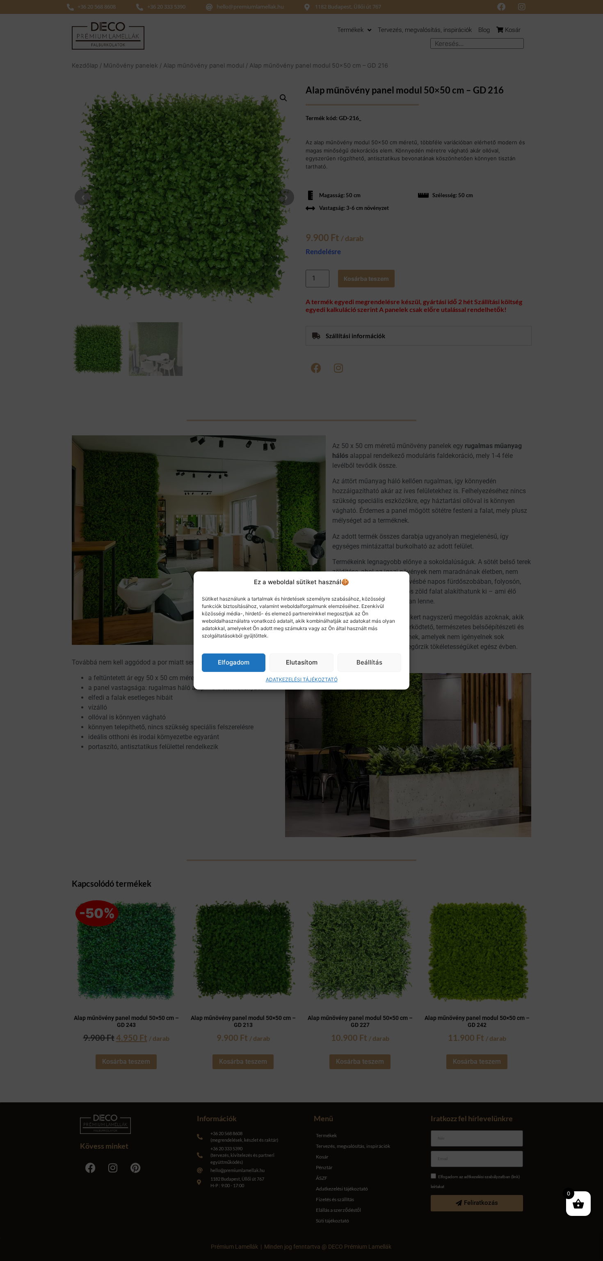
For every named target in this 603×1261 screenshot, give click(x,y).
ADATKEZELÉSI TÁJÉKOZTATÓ (302, 679)
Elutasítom (301, 662)
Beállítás (369, 662)
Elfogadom (233, 662)
